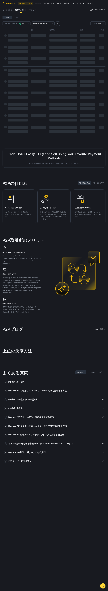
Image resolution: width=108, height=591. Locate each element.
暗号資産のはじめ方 (25, 3)
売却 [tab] (17, 18)
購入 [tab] (7, 18)
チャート (38, 3)
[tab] (8, 10)
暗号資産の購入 (49, 3)
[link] (56, 408)
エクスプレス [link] (8, 10)
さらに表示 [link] (98, 329)
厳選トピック (68, 3)
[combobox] (24, 23)
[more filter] (58, 23)
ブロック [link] (32, 10)
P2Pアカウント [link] (21, 10)
